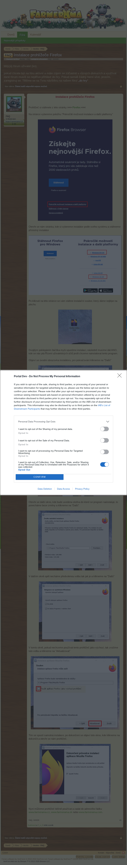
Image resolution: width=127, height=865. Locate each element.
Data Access (63, 488)
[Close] (120, 376)
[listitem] (63, 421)
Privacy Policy (82, 488)
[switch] (104, 429)
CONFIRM (40, 477)
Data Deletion (45, 488)
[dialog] (63, 432)
